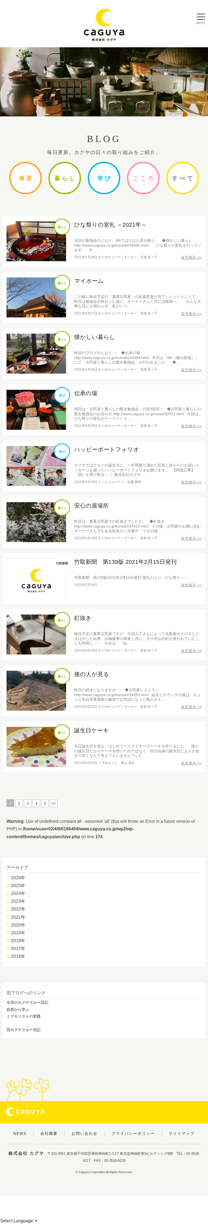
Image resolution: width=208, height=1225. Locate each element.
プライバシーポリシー (133, 1133)
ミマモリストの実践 (23, 1016)
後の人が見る (91, 674)
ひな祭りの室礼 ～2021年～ (110, 224)
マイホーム (89, 281)
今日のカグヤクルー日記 (27, 1002)
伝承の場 (85, 393)
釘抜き (83, 618)
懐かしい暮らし (94, 337)
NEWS (20, 1133)
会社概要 (49, 1133)
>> (53, 803)
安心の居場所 (91, 505)
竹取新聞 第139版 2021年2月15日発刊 (125, 562)
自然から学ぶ (17, 1009)
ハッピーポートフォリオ (106, 449)
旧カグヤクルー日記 (23, 1030)
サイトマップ (182, 1133)
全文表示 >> (191, 257)
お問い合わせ (85, 1133)
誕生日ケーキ (91, 730)
